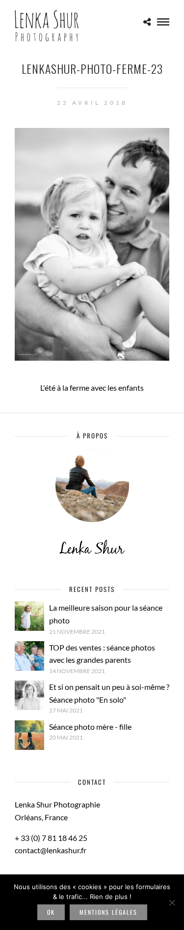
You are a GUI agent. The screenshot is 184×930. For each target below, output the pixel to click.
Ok (51, 912)
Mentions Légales (108, 912)
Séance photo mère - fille (90, 726)
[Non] (172, 902)
